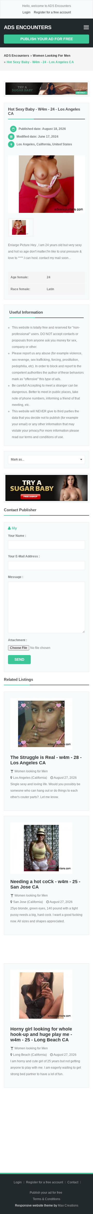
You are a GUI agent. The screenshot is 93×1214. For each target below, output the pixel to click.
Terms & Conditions (46, 1199)
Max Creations (68, 1205)
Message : (15, 577)
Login (26, 12)
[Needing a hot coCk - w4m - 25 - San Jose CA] (46, 848)
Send (19, 659)
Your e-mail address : (24, 556)
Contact (73, 1182)
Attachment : (17, 640)
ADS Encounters (27, 27)
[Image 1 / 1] (46, 184)
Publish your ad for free (46, 39)
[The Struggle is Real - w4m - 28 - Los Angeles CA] (46, 724)
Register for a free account (52, 12)
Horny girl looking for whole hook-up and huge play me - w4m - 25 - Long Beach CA (41, 1034)
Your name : (17, 536)
